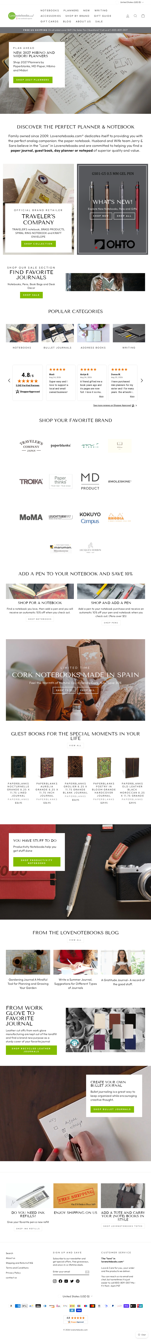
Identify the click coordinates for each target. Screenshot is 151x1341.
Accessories (51, 15)
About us (83, 21)
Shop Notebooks (40, 619)
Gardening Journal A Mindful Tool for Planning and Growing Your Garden (28, 984)
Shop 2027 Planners (32, 79)
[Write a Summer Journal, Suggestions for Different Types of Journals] (75, 962)
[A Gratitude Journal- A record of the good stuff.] (123, 962)
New (86, 10)
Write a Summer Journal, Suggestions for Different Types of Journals (75, 984)
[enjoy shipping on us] (75, 1195)
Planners (71, 10)
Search (9, 1253)
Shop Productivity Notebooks (37, 861)
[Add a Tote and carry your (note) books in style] (123, 1195)
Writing (101, 10)
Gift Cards (50, 21)
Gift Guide (102, 15)
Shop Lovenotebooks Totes (123, 1226)
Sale (99, 21)
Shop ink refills (28, 1228)
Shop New (101, 216)
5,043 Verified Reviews (28, 385)
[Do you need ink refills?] (28, 1195)
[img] (27, 381)
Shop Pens (111, 623)
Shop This (64, 690)
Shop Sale (31, 295)
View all (75, 745)
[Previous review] (9, 381)
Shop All (124, 216)
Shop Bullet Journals (112, 1109)
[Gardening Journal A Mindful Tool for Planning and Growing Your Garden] (28, 962)
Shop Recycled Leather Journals (31, 1050)
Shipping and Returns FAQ (19, 1263)
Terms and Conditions (17, 1267)
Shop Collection (38, 243)
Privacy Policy (13, 1272)
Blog (67, 21)
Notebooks (50, 10)
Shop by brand (77, 15)
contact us (11, 1277)
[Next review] (142, 381)
